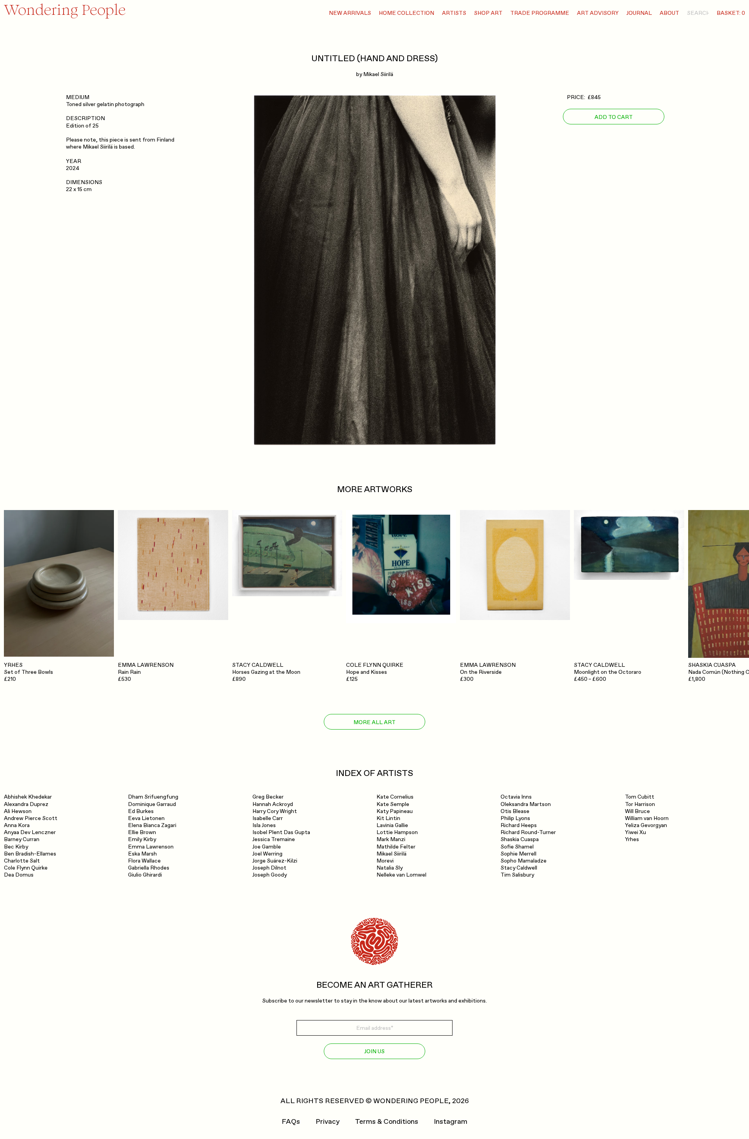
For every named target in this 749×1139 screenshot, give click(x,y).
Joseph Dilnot (269, 867)
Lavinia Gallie (392, 825)
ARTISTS (454, 13)
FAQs (291, 1122)
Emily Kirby (142, 839)
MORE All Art (374, 722)
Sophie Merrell (518, 853)
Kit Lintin (388, 818)
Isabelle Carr (267, 818)
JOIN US (374, 1051)
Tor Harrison (640, 804)
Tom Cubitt (639, 797)
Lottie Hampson (397, 832)
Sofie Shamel (517, 846)
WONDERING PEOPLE (411, 1100)
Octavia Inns (516, 797)
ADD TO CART (614, 116)
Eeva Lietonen (146, 818)
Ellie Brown (142, 832)
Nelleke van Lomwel (401, 875)
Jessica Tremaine (273, 839)
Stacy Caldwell (519, 867)
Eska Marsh (142, 853)
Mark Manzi (390, 839)
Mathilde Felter (395, 846)
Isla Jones (264, 825)
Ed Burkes (141, 811)
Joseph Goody (269, 875)
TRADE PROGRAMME (539, 13)
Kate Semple (392, 804)
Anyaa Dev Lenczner (30, 832)
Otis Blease (515, 811)
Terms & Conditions (386, 1122)
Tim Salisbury (517, 875)
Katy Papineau (394, 811)
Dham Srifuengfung (153, 797)
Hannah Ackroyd (272, 804)
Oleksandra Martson (526, 804)
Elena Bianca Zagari (152, 825)
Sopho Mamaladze (524, 860)
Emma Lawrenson (151, 846)
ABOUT (669, 13)
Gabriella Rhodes (148, 867)
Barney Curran (21, 839)
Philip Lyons (515, 818)
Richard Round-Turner (528, 832)
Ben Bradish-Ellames (30, 853)
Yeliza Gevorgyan (646, 825)
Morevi (385, 860)
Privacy (327, 1122)
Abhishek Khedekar (28, 797)
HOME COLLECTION (406, 13)
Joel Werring (267, 853)
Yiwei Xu (635, 832)
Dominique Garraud (152, 804)
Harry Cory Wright (274, 811)
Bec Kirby (16, 846)
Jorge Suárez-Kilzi (274, 860)
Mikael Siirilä (378, 74)
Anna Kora (17, 825)
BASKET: (731, 13)
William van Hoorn (647, 818)
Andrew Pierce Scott (30, 818)
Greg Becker (268, 797)
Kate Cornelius (395, 797)
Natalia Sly (389, 867)
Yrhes (632, 839)
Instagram (450, 1122)
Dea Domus (19, 875)
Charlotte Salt (22, 860)
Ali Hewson (18, 811)
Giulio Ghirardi (145, 875)
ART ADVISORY (598, 13)
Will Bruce (637, 811)
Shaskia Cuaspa (520, 839)
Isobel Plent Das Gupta (281, 832)
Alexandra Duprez (26, 804)
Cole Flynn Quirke (26, 867)
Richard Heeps (519, 825)
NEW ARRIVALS (350, 13)
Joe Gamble (266, 846)
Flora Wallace (144, 860)
